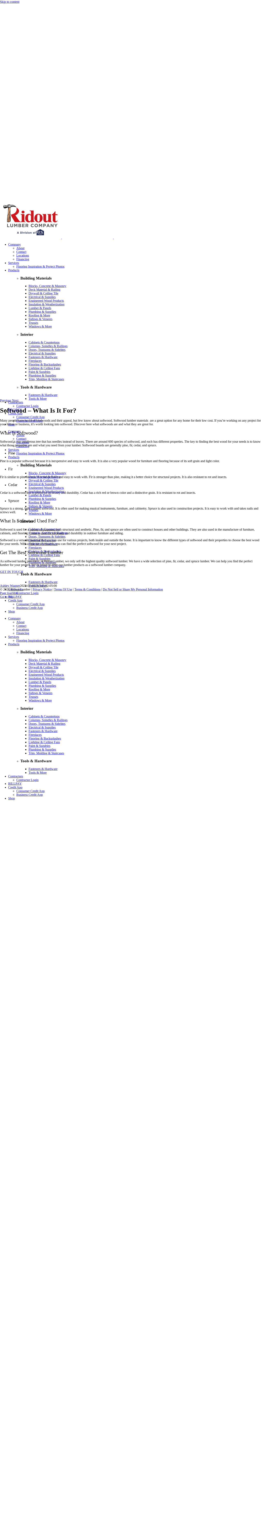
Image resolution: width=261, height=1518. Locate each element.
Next (15, 400)
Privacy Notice (42, 589)
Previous (5, 400)
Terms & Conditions (87, 589)
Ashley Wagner (10, 585)
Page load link (9, 593)
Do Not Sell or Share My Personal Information (133, 589)
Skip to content (9, 1)
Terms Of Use (63, 589)
